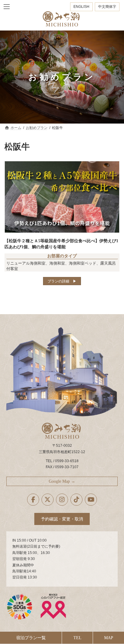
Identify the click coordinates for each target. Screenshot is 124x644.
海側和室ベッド (82, 263)
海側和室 (57, 263)
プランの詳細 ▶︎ (62, 281)
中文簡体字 (107, 7)
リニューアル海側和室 (25, 263)
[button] (62, 481)
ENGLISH (81, 7)
